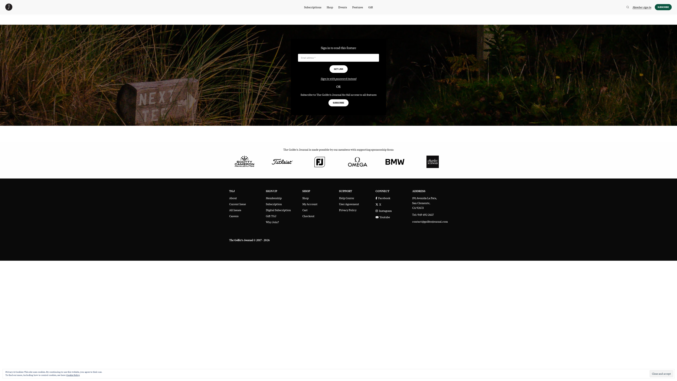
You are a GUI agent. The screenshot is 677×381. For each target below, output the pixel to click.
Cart (305, 210)
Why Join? (272, 222)
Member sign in (642, 7)
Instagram (385, 211)
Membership (274, 198)
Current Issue (237, 204)
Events (342, 7)
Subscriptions (312, 7)
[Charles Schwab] (432, 161)
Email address (308, 57)
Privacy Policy (347, 210)
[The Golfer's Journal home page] (8, 9)
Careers (234, 216)
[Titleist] (282, 161)
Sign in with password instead (338, 78)
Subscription (274, 204)
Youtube (384, 217)
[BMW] (395, 161)
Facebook (383, 198)
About (233, 198)
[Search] (628, 7)
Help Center (346, 198)
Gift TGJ (271, 216)
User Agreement (349, 204)
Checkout (308, 216)
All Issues (235, 210)
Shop (330, 7)
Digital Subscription (278, 210)
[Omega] (357, 161)
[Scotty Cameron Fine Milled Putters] (244, 161)
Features (357, 7)
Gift (370, 7)
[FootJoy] (319, 161)
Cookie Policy (73, 375)
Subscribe (663, 7)
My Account (310, 204)
